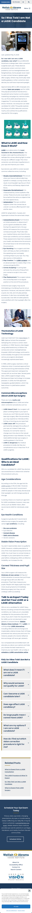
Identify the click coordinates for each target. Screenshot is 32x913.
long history (23, 338)
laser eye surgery (14, 89)
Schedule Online (5, 2)
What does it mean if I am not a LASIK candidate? (14, 673)
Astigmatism (8, 202)
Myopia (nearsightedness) (12, 176)
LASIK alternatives (17, 626)
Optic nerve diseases (11, 535)
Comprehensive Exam (11, 220)
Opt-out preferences (11, 910)
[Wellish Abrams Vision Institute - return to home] (16, 856)
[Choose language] (23, 2)
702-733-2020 (16, 2)
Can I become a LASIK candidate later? (14, 695)
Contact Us (16, 867)
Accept (16, 906)
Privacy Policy (21, 910)
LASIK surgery (6, 486)
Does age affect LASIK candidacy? (14, 705)
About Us (15, 862)
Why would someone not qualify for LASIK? (13, 684)
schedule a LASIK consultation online (14, 652)
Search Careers (16, 869)
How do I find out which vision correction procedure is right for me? (14, 742)
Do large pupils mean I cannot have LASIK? (14, 716)
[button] (29, 890)
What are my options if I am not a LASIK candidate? (14, 728)
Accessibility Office (16, 865)
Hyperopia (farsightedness (13, 190)
